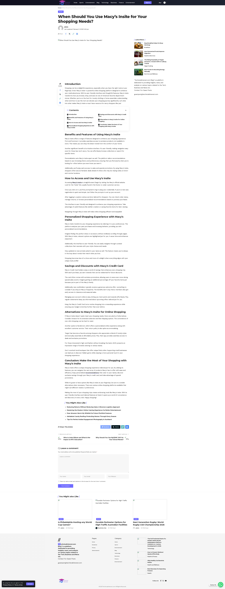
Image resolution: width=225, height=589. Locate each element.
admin (66, 27)
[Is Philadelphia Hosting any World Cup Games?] (75, 509)
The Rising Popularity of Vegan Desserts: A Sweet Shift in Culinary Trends (155, 61)
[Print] (77, 34)
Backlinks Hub (102, 528)
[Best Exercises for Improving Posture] (141, 571)
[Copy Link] (73, 34)
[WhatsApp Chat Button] (220, 584)
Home (59, 8)
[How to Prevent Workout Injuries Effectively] (141, 554)
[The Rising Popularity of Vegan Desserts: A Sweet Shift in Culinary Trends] (138, 62)
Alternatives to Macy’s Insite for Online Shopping (111, 120)
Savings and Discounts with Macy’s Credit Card (112, 115)
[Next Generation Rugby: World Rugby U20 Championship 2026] (150, 509)
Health (149, 573)
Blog (60, 11)
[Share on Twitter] (69, 34)
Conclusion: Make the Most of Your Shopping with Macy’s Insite (110, 125)
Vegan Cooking (148, 66)
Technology (150, 548)
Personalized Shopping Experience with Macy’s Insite (80, 126)
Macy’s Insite (77, 182)
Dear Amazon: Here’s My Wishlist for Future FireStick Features (89, 413)
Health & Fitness (152, 556)
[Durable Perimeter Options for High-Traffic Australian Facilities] (113, 509)
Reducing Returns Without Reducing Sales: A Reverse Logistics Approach (93, 407)
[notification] (154, 2)
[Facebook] (161, 581)
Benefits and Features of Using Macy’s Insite (80, 118)
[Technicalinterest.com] (64, 2)
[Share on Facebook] (66, 34)
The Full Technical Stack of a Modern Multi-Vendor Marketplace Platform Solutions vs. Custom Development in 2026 (156, 542)
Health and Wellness (153, 565)
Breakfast (147, 47)
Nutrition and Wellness (151, 74)
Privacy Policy (7, 585)
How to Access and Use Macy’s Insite (80, 122)
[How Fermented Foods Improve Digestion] (138, 54)
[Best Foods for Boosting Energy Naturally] (138, 72)
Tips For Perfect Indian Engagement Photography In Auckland (89, 419)
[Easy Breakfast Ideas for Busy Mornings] (138, 45)
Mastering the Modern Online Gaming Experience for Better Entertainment (94, 410)
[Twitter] (163, 581)
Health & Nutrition (149, 56)
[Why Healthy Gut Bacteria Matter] (141, 563)
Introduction (73, 114)
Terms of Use (18, 585)
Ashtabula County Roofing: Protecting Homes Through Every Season (91, 416)
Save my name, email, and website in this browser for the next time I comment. (83, 481)
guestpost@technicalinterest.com (146, 94)
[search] (157, 3)
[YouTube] (165, 581)
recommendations (92, 373)
